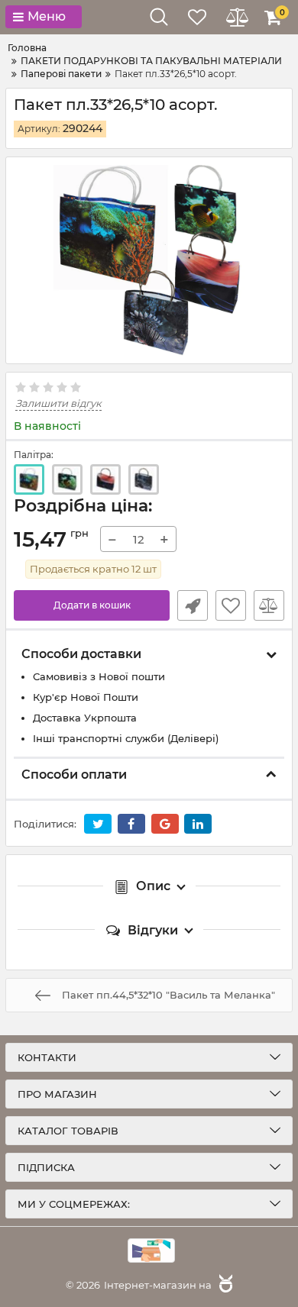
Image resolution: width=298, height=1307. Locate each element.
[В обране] (230, 605)
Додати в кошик (92, 605)
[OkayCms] (223, 1285)
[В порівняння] (269, 605)
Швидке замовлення (192, 605)
